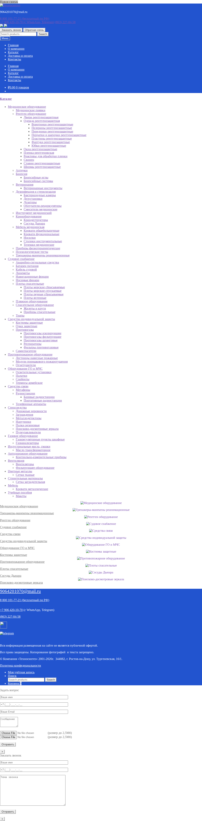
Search (43, 34)
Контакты (14, 59)
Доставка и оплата (20, 55)
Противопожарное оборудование (22, 561)
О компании (16, 48)
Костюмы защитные (13, 555)
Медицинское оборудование (19, 506)
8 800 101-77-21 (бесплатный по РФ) (24, 600)
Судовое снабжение (13, 527)
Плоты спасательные (14, 568)
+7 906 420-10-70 (27, 22)
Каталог (13, 52)
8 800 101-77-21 (24, 18)
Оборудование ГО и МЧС (17, 548)
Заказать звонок (11, 30)
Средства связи (10, 534)
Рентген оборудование (15, 520)
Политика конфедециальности (20, 665)
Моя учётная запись (21, 672)
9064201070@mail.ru (20, 591)
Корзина (15, 683)
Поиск (12, 675)
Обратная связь (34, 30)
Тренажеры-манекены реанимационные (27, 513)
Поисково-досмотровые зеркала (21, 582)
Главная (13, 45)
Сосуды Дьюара (10, 575)
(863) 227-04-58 (65, 22)
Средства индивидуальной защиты (23, 541)
